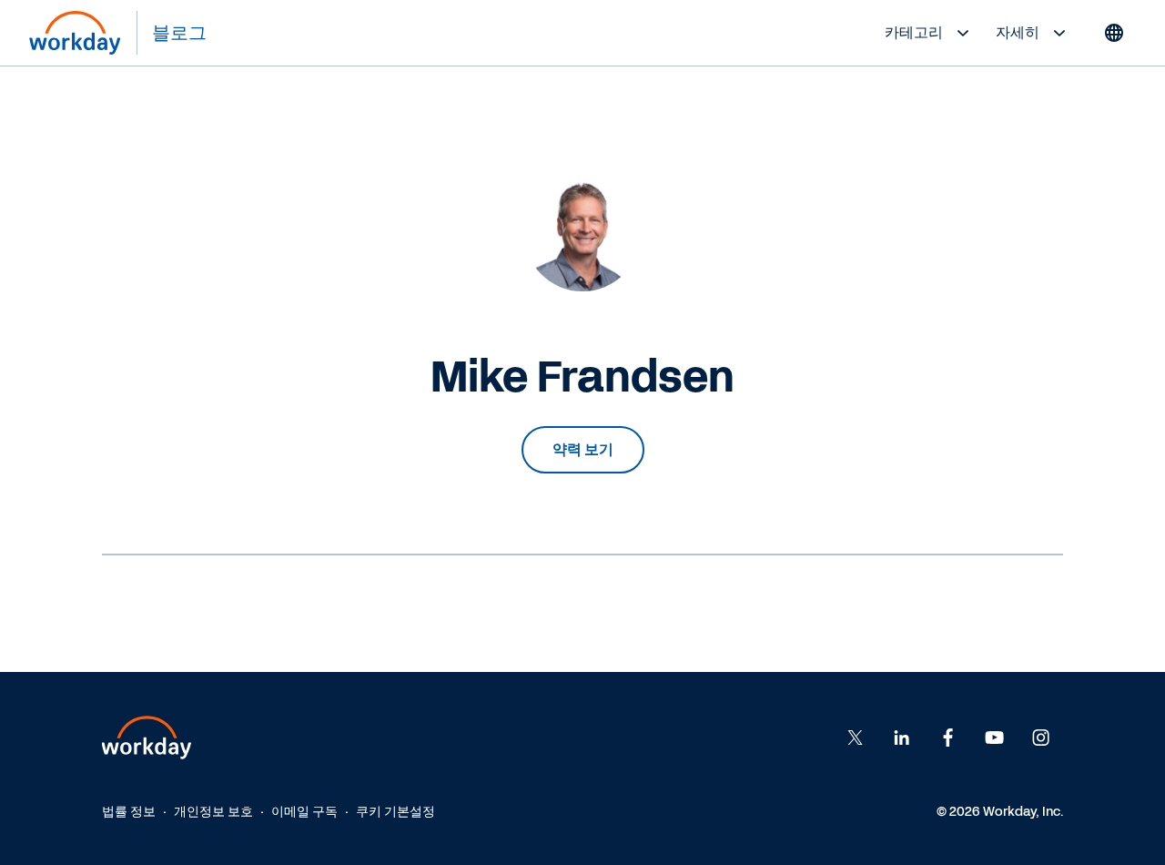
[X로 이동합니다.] (855, 737)
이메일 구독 (304, 811)
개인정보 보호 (213, 811)
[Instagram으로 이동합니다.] (1041, 737)
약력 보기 (582, 449)
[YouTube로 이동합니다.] (995, 737)
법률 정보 (129, 811)
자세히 (1017, 32)
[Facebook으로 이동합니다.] (902, 737)
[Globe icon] (1114, 33)
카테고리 (914, 32)
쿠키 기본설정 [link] (395, 811)
